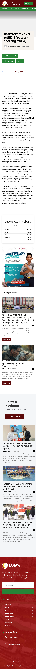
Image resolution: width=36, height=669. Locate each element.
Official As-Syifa (15, 46)
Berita (4, 311)
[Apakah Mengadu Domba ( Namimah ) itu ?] (18, 353)
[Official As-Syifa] (6, 46)
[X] (22, 661)
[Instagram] (18, 661)
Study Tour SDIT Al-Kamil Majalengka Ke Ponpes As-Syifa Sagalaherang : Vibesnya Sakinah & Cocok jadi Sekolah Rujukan (18, 319)
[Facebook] (13, 661)
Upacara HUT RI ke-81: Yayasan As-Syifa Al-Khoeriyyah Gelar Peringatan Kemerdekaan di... (17, 525)
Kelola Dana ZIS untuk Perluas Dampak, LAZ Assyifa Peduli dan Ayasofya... (18, 446)
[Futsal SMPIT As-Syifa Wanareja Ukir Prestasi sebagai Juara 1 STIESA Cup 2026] (19, 473)
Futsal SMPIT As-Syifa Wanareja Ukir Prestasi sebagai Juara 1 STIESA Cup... (18, 486)
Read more (7, 339)
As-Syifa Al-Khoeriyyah (8, 360)
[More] (27, 61)
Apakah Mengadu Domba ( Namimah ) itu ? (14, 364)
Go (18, 591)
